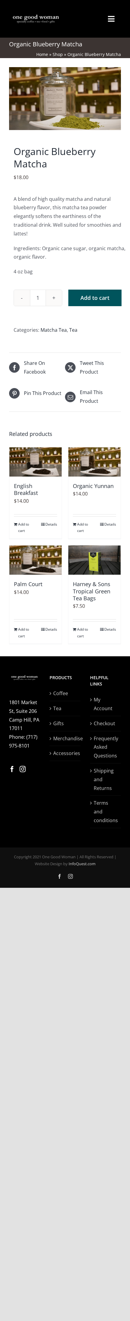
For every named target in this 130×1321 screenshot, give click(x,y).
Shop (58, 54)
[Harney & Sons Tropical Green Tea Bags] (94, 560)
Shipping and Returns (104, 779)
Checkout (104, 723)
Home (42, 54)
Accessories (65, 753)
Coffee (60, 693)
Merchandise (65, 738)
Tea (73, 330)
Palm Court (28, 584)
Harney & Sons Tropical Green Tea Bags (91, 591)
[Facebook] (12, 769)
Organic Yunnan (93, 486)
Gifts (58, 723)
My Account (103, 704)
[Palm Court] (35, 560)
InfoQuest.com (82, 863)
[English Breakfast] (35, 462)
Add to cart (94, 297)
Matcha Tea (54, 330)
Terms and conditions (106, 812)
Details (51, 524)
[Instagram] (23, 769)
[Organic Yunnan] (94, 462)
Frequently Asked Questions (106, 747)
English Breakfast (26, 489)
